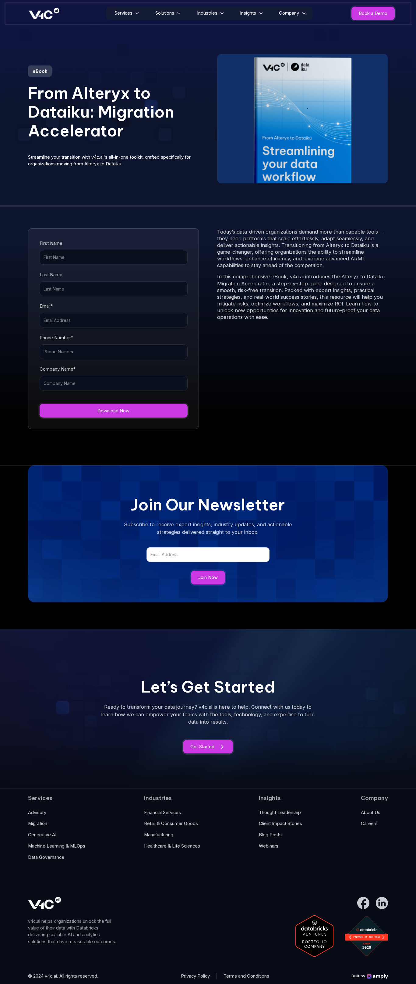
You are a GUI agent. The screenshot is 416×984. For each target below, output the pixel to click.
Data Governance (46, 857)
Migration (37, 823)
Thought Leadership (280, 812)
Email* (46, 306)
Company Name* (58, 369)
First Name (51, 243)
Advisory (37, 812)
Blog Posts (270, 835)
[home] (44, 13)
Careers (369, 823)
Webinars (268, 846)
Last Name (51, 274)
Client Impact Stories (280, 823)
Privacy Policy (195, 976)
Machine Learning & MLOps (56, 846)
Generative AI (42, 835)
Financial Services (162, 812)
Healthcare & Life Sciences (172, 846)
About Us (370, 812)
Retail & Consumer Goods (171, 823)
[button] (126, 13)
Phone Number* (56, 337)
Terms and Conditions (246, 976)
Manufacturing (158, 835)
